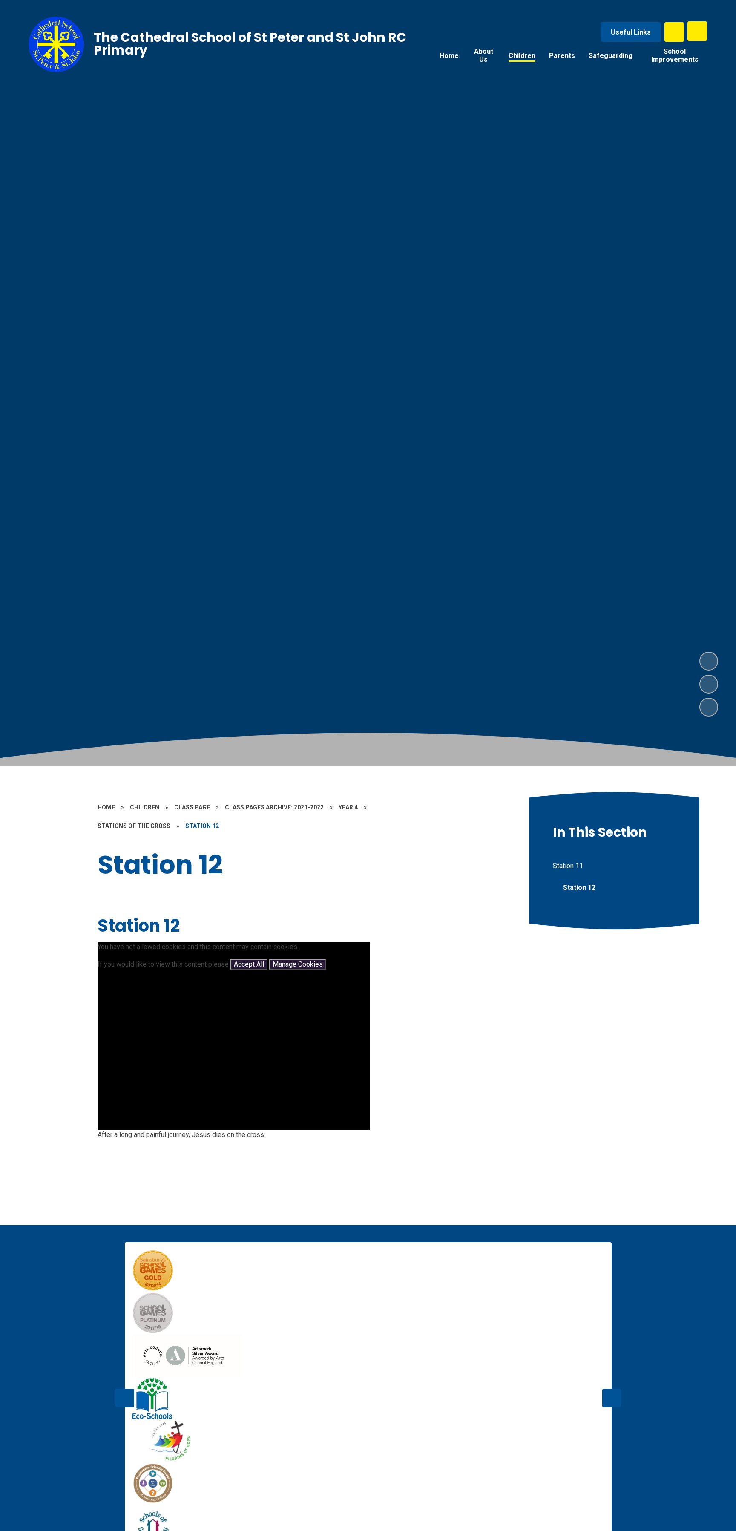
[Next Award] (611, 1398)
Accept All (249, 964)
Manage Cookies (298, 964)
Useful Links (631, 32)
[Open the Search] (674, 32)
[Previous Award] (124, 1398)
